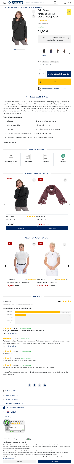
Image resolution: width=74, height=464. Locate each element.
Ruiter (4, 7)
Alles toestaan (54, 462)
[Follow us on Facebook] (34, 385)
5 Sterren (10, 312)
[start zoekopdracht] (56, 3)
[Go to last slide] (4, 204)
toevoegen (21, 228)
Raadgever (55, 62)
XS (40, 64)
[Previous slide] (39, 53)
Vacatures (14, 407)
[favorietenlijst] (65, 2)
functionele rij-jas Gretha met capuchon (31, 7)
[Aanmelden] (60, 2)
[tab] (15, 49)
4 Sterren (10, 314)
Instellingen (19, 462)
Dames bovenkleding (13, 7)
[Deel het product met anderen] (33, 16)
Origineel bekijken (11, 333)
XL (55, 64)
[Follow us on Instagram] (29, 385)
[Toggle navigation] (4, 2)
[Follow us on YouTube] (44, 385)
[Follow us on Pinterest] (39, 385)
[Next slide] (69, 53)
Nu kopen (56, 81)
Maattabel (45, 62)
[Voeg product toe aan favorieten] (33, 12)
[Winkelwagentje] (69, 2)
